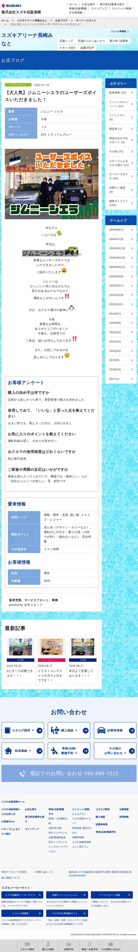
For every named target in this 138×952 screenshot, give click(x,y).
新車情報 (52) (117, 92)
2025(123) (116, 304)
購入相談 (100, 816)
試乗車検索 (101, 824)
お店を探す (88, 4)
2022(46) (115, 332)
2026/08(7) (116, 229)
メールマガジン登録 (109, 895)
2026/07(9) (116, 239)
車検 (51, 814)
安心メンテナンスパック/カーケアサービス (58, 847)
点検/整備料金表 (57, 837)
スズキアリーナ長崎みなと (32, 20)
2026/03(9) (116, 276)
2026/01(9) (116, 294)
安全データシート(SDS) (13, 872)
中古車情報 (75, 12)
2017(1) (114, 378)
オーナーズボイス (86, 20)
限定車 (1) (115, 128)
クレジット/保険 (121, 8)
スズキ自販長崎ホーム (13, 801)
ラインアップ (99, 8)
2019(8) (114, 360)
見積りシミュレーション (65, 895)
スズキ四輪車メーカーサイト (20, 895)
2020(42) (115, 350)
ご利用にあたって (43, 872)
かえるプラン (79, 814)
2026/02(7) (116, 285)
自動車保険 (78, 837)
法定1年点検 (55, 828)
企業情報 (124, 809)
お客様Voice (8, 821)
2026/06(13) (117, 248)
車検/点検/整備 (78, 8)
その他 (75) (116, 151)
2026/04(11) (117, 267)
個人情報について (10, 877)
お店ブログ (61, 20)
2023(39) (115, 322)
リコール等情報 (20, 913)
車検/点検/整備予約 (106, 832)
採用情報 (124, 816)
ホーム (73, 4)
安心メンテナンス (58, 832)
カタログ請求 (103, 809)
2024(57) (115, 313)
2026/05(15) (117, 257)
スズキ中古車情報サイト (65, 913)
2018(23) (115, 369)
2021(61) (115, 341)
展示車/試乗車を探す (112, 4)
